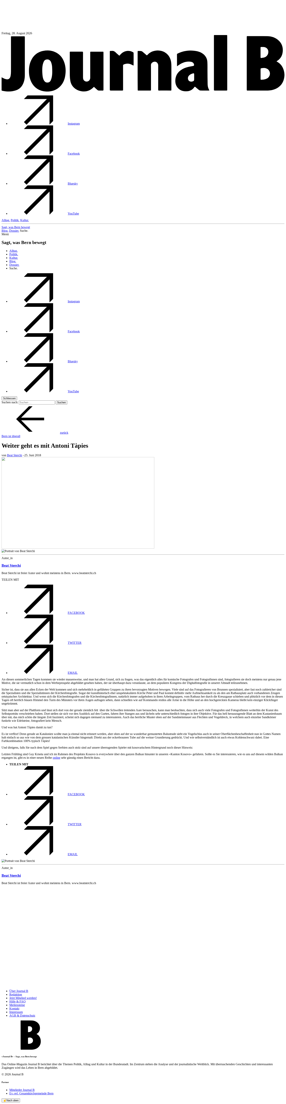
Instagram (74, 123)
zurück (64, 432)
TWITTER (75, 642)
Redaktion (15, 994)
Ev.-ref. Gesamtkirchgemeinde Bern (31, 1093)
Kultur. (24, 220)
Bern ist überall (11, 436)
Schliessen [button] (9, 398)
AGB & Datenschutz (22, 1015)
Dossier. (14, 230)
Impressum (16, 1012)
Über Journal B (18, 991)
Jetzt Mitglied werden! (23, 998)
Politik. (15, 220)
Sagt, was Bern (16, 227)
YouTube (73, 213)
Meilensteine (17, 1005)
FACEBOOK (76, 612)
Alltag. (6, 220)
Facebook (74, 153)
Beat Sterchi (14, 455)
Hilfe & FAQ (17, 1001)
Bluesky (73, 183)
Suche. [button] (24, 230)
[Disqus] (143, 936)
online (56, 757)
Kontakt (14, 1008)
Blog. (5, 230)
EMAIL (73, 672)
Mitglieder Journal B (22, 1090)
